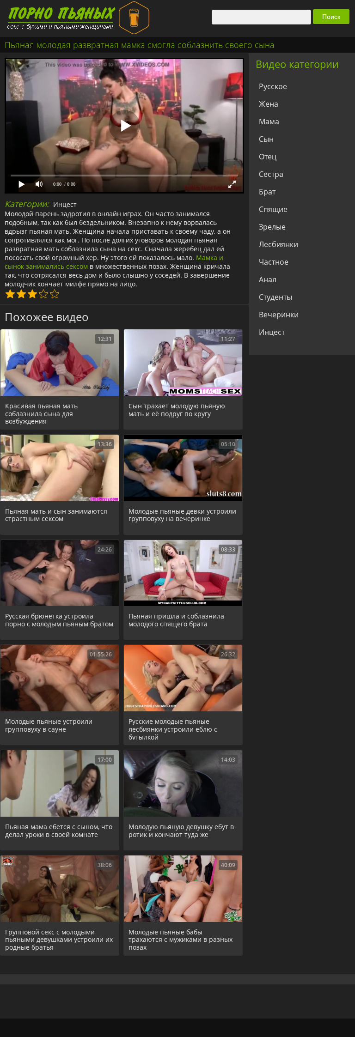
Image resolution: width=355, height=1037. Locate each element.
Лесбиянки (278, 244)
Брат (267, 192)
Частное (273, 262)
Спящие (273, 209)
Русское (273, 86)
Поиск (331, 16)
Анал (267, 279)
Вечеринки (279, 314)
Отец (267, 157)
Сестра (271, 174)
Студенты (275, 297)
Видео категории (297, 64)
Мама (269, 121)
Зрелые (272, 227)
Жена (268, 104)
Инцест (65, 204)
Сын (266, 139)
